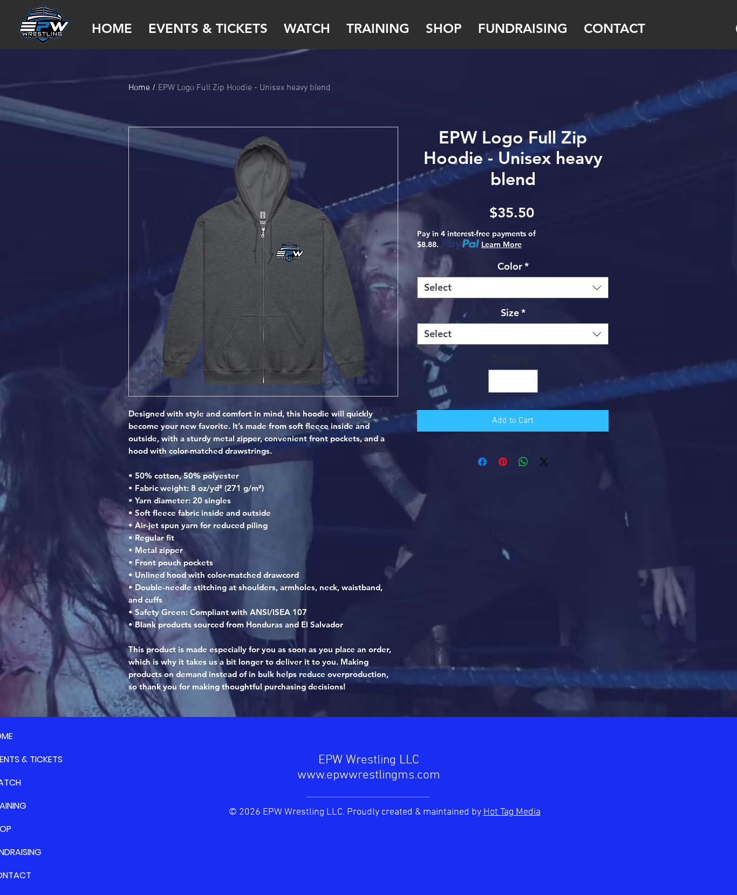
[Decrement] (498, 381)
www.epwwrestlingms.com (368, 775)
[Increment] (528, 381)
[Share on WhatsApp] (523, 461)
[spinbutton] (513, 381)
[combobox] (513, 287)
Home (139, 88)
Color (513, 266)
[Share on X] (543, 461)
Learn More (501, 244)
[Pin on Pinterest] (502, 461)
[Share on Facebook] (482, 461)
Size (513, 313)
